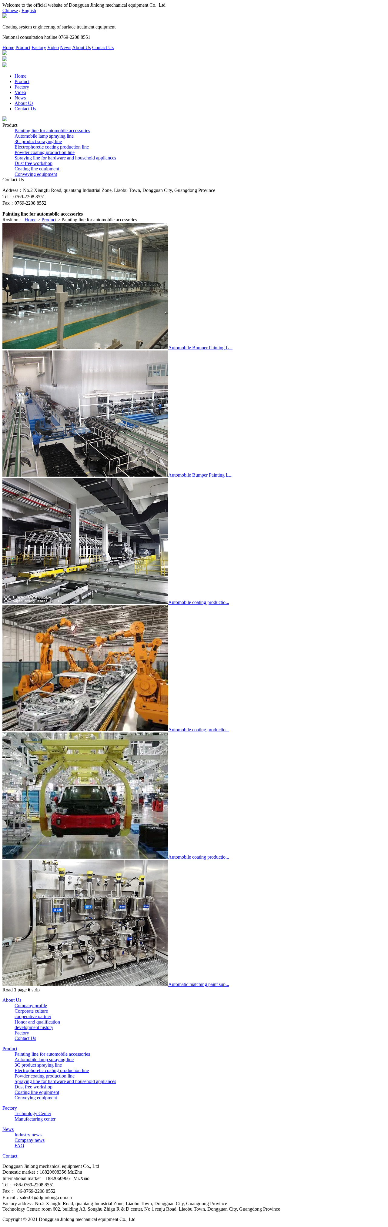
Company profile (31, 1005)
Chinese (10, 10)
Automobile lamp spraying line (44, 136)
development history (34, 1027)
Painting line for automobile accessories (52, 130)
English (29, 10)
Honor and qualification (37, 1021)
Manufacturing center (35, 1118)
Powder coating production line (45, 152)
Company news (30, 1140)
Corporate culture (31, 1011)
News (65, 47)
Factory (39, 47)
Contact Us (103, 47)
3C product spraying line (38, 141)
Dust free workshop (33, 163)
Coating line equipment (37, 168)
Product (22, 47)
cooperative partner (33, 1016)
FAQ (19, 1145)
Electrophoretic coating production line (52, 146)
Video (53, 47)
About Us (81, 47)
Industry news (28, 1134)
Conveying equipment (36, 174)
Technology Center (33, 1113)
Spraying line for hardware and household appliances (65, 157)
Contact (9, 1155)
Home (8, 47)
